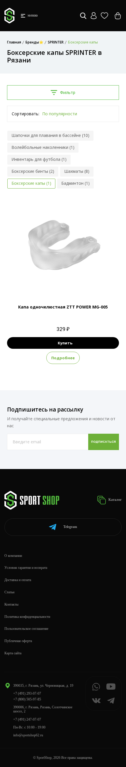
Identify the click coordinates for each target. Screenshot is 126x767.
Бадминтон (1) (75, 183)
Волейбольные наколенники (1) (42, 147)
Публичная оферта (18, 641)
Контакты (11, 604)
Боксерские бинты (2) (32, 171)
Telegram (70, 527)
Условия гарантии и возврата (25, 568)
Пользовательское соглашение (26, 629)
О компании (13, 556)
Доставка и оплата (17, 580)
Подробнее (63, 357)
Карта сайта (12, 653)
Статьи (9, 592)
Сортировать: (25, 113)
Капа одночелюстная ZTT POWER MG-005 (63, 307)
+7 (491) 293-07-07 (27, 693)
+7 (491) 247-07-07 (27, 719)
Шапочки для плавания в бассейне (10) (50, 135)
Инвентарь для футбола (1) (39, 159)
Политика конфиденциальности (27, 617)
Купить (65, 343)
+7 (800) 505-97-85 (27, 699)
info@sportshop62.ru (28, 735)
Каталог (115, 500)
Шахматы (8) (76, 171)
